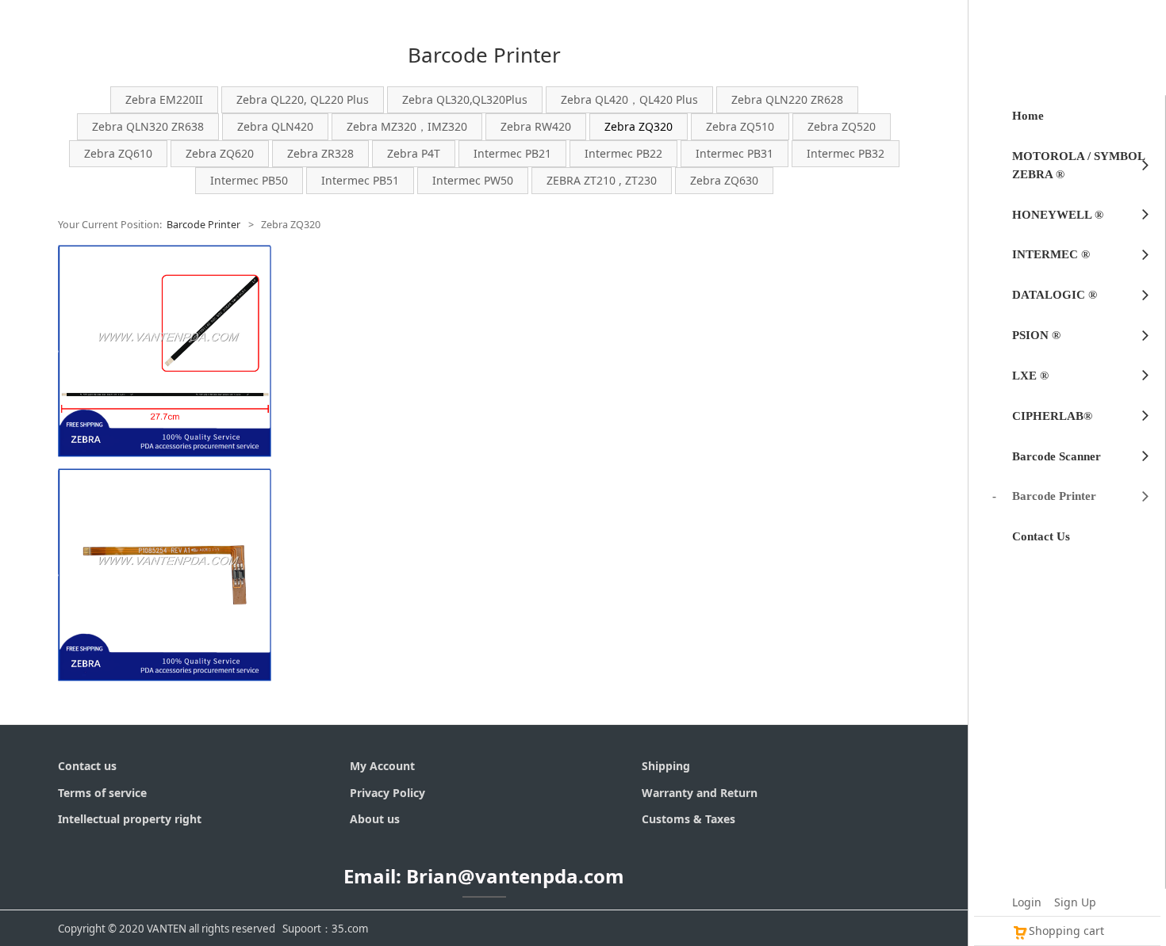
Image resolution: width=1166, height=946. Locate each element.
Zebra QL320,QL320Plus (464, 99)
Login (1026, 902)
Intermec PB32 (845, 153)
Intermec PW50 (472, 180)
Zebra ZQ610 (118, 153)
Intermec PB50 (249, 180)
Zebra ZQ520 (841, 126)
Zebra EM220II (164, 99)
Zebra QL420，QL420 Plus (629, 99)
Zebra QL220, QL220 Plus (302, 99)
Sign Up (1075, 902)
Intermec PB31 (734, 153)
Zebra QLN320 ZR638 (148, 126)
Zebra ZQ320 (638, 126)
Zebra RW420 (536, 126)
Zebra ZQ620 (220, 153)
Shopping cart (1066, 930)
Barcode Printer (203, 224)
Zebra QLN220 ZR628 (787, 99)
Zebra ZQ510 (740, 126)
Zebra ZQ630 (724, 180)
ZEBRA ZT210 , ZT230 (602, 180)
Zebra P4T (413, 153)
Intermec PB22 (623, 153)
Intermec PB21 (512, 153)
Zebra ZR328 (320, 153)
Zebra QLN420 (275, 126)
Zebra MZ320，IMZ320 (407, 126)
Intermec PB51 (360, 180)
